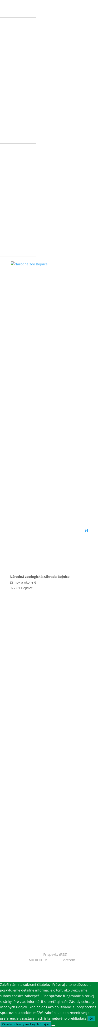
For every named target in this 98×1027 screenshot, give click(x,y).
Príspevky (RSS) (55, 954)
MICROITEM (38, 960)
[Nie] (53, 1025)
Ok (91, 1018)
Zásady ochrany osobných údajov (51, 717)
